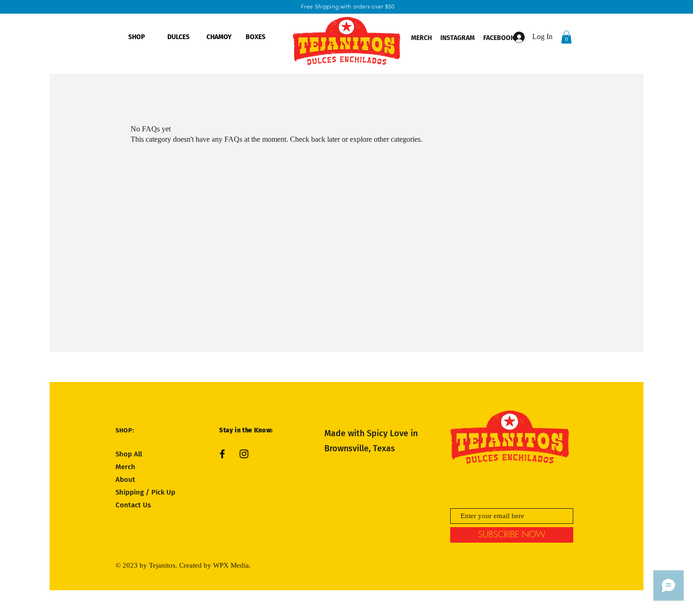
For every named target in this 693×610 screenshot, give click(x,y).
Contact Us (133, 505)
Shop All (129, 454)
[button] (566, 37)
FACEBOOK (500, 38)
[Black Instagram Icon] (244, 454)
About (125, 479)
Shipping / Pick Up (146, 492)
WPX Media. (232, 565)
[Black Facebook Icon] (222, 454)
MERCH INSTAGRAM (443, 38)
